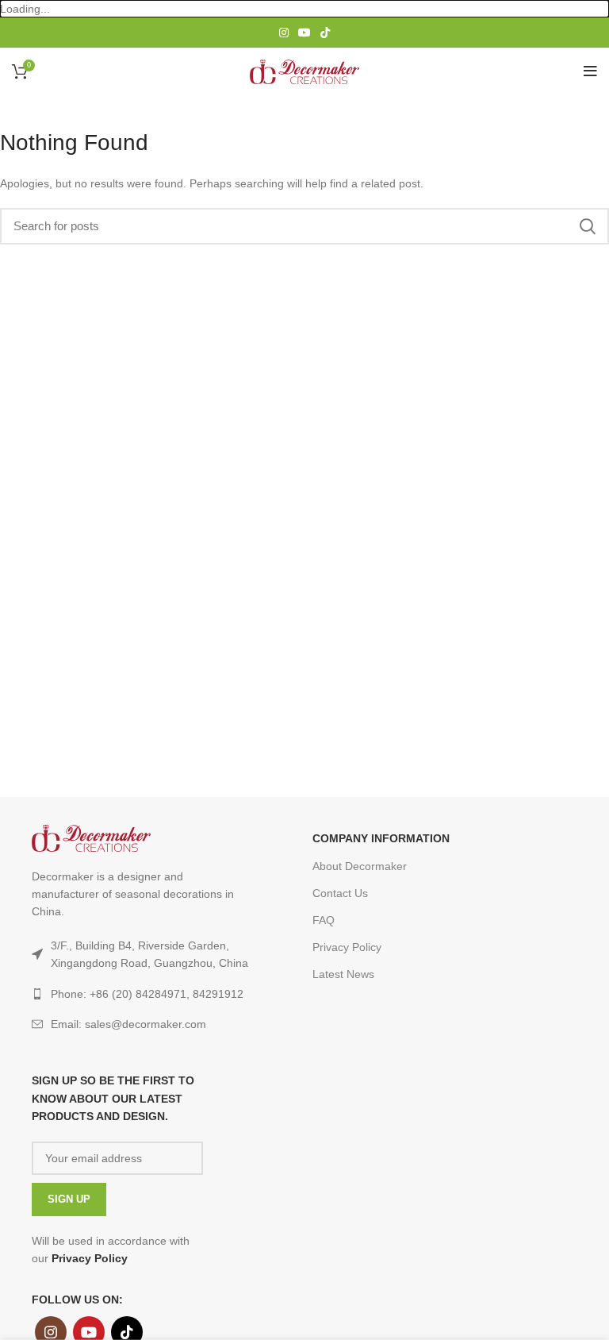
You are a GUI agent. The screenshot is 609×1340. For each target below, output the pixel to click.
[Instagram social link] (283, 32)
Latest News (343, 974)
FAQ (323, 920)
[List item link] (143, 1024)
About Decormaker (359, 866)
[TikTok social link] (325, 32)
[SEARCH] (587, 226)
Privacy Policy (346, 947)
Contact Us (340, 893)
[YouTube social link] (304, 32)
